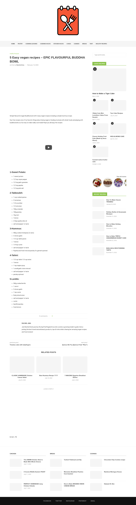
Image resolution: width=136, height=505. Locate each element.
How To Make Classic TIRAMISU (113, 201)
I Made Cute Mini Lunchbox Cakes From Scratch (100, 115)
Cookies (76, 43)
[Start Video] (48, 147)
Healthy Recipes (101, 43)
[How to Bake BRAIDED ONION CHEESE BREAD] (56, 487)
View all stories (121, 176)
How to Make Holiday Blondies (113, 225)
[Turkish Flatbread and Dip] (56, 463)
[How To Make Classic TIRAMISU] (98, 203)
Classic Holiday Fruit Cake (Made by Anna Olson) (99, 138)
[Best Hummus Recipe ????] (48, 364)
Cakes (69, 43)
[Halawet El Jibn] (96, 487)
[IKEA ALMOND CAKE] (118, 128)
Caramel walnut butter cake (99, 161)
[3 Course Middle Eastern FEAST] (16, 475)
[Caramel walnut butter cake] (100, 152)
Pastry (20, 43)
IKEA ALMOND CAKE (117, 136)
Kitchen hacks (59, 43)
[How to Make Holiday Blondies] (98, 227)
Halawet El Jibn (109, 484)
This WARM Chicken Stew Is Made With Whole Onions (33, 461)
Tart (91, 43)
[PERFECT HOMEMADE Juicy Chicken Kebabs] (16, 487)
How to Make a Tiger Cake (103, 94)
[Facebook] (118, 44)
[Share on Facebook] (54, 316)
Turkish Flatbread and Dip (73, 460)
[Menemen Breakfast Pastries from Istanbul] (56, 475)
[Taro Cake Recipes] (118, 105)
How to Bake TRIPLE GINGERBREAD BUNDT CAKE (116, 237)
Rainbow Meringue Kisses (113, 472)
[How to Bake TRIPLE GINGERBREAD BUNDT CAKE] (98, 239)
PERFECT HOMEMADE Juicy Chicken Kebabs (33, 485)
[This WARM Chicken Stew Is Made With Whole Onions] (16, 463)
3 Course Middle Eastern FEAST (34, 472)
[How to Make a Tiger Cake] (109, 79)
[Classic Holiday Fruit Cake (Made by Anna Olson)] (100, 128)
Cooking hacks (45, 43)
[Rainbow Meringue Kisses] (96, 475)
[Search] (125, 44)
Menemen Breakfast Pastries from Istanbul (73, 473)
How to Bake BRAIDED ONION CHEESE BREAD (74, 485)
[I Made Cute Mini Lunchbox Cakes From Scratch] (100, 105)
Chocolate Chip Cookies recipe (114, 460)
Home (13, 43)
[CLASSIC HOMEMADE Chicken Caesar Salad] (22, 364)
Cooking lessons (31, 43)
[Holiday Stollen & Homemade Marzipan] (98, 215)
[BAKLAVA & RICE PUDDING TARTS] (98, 251)
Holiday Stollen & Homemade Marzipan (116, 213)
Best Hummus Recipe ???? (48, 375)
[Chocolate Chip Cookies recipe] (96, 463)
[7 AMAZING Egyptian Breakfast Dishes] (75, 364)
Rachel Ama (20, 65)
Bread (84, 43)
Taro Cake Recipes (116, 113)
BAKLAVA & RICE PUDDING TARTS (115, 249)
